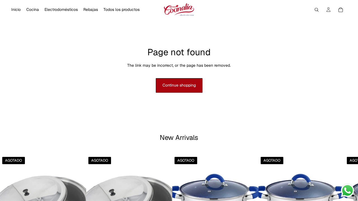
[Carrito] (341, 10)
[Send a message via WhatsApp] (347, 190)
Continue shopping (179, 85)
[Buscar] (316, 10)
